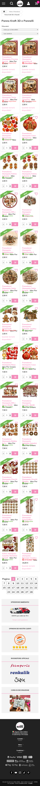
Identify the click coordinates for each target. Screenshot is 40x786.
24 (13, 592)
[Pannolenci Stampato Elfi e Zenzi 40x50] (10, 391)
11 (22, 583)
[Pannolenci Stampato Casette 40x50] (30, 391)
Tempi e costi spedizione (20, 620)
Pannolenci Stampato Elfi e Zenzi (8, 212)
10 (17, 583)
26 (22, 592)
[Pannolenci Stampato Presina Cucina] (10, 47)
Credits (30, 783)
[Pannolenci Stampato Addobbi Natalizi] (30, 429)
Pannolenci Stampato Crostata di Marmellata (27, 60)
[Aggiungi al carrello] (15, 148)
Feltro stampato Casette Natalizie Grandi (9, 555)
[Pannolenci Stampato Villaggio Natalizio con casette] (30, 200)
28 (31, 592)
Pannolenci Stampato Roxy (8, 364)
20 (26, 587)
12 (26, 583)
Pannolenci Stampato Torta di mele (9, 97)
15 (4, 587)
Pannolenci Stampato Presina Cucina (10, 59)
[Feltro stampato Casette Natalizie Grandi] (10, 544)
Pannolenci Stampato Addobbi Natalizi (29, 441)
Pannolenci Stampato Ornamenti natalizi (7, 327)
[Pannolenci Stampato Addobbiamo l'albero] (10, 238)
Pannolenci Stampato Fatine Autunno (9, 174)
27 (26, 592)
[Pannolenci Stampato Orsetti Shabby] (30, 467)
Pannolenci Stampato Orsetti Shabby (29, 479)
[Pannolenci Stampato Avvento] (10, 506)
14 (35, 583)
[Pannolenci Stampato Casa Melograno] (30, 124)
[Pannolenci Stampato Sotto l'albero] (10, 277)
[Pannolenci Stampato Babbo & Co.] (10, 429)
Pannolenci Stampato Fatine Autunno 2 (29, 174)
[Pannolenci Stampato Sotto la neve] (30, 277)
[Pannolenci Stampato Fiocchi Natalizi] (10, 467)
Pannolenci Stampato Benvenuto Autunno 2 (7, 136)
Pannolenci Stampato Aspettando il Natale (28, 251)
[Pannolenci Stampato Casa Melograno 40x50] (30, 353)
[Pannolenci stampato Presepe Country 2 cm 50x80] (30, 544)
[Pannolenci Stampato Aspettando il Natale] (30, 238)
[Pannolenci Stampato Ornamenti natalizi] (10, 315)
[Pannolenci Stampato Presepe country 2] (30, 315)
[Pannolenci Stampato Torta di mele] (10, 86)
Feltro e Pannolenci (14, 11)
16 (8, 587)
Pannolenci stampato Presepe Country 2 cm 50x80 (29, 556)
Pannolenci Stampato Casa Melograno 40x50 (29, 366)
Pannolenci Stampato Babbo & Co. (9, 441)
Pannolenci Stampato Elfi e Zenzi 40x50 (8, 403)
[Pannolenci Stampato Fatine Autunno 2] (30, 162)
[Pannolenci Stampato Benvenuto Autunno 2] (10, 124)
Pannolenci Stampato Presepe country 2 (29, 327)
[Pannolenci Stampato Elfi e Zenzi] (10, 200)
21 (31, 587)
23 (8, 592)
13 (31, 583)
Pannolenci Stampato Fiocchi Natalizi (9, 479)
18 (17, 587)
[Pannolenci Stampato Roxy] (10, 353)
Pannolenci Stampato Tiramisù (27, 97)
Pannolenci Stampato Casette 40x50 (28, 403)
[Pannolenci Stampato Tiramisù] (30, 86)
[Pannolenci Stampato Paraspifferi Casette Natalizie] (30, 506)
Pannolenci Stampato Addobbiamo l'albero (7, 251)
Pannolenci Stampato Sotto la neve (29, 288)
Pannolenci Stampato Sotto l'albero (9, 288)
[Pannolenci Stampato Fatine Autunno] (10, 162)
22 (35, 587)
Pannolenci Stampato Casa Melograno (29, 135)
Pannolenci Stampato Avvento (7, 517)
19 (22, 587)
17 (13, 587)
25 (17, 592)
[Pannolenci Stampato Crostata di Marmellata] (30, 47)
